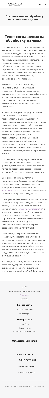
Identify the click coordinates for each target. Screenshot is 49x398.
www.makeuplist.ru (33, 208)
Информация (24, 319)
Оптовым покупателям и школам (24, 291)
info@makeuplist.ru (10, 190)
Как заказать (24, 304)
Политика (24, 295)
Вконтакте (17, 347)
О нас (25, 286)
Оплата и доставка (24, 309)
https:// (22, 208)
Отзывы (24, 298)
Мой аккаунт (24, 313)
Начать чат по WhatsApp (24, 331)
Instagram (30, 347)
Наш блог (24, 324)
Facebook (24, 347)
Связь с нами (24, 328)
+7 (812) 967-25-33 (26, 360)
